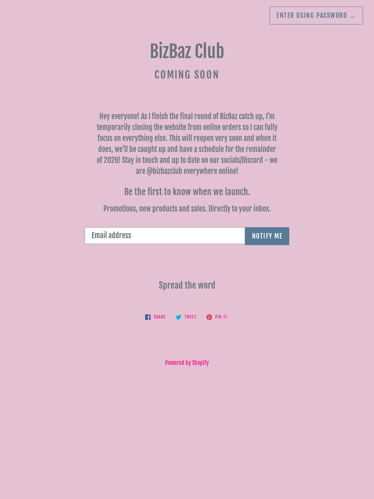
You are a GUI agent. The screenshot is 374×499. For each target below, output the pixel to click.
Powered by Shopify (187, 362)
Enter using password (316, 15)
